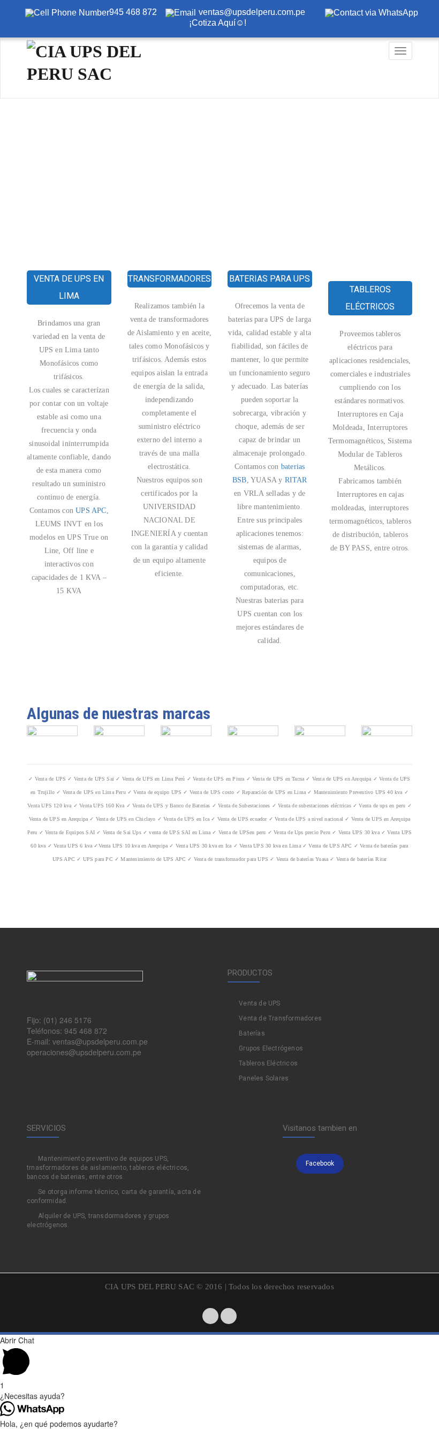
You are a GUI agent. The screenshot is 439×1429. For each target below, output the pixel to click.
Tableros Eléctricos (268, 1063)
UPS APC (90, 510)
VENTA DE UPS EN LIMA (69, 287)
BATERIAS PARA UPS (269, 279)
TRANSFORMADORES (169, 279)
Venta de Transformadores (280, 1018)
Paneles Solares (264, 1078)
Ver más (76, 629)
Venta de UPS (259, 1003)
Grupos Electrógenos (271, 1048)
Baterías (252, 1033)
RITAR (296, 480)
